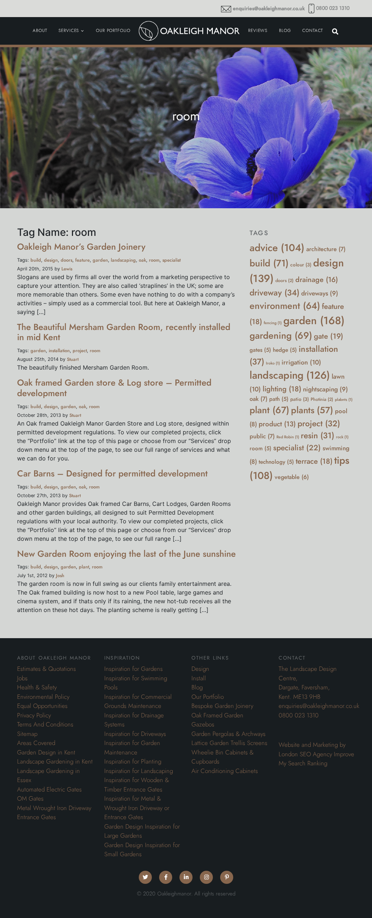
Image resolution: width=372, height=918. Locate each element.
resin (317, 435)
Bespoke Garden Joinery (222, 705)
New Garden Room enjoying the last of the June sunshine (126, 554)
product (277, 424)
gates (260, 350)
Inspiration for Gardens (133, 668)
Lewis (66, 269)
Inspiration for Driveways (135, 733)
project (80, 350)
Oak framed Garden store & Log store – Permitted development (114, 388)
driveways (319, 293)
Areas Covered (36, 742)
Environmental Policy (43, 696)
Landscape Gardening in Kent (55, 761)
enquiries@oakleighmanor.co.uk (269, 8)
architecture (325, 249)
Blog (197, 687)
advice (277, 248)
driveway (274, 292)
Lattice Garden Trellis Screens (229, 742)
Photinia (322, 399)
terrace (314, 461)
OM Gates (30, 798)
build (36, 260)
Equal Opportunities (42, 705)
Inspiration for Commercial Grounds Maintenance (138, 701)
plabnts (343, 399)
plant (84, 567)
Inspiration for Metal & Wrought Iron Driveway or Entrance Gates (136, 807)
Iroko (273, 363)
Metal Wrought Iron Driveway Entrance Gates (54, 813)
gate (328, 336)
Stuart (72, 359)
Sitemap (27, 733)
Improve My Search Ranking (316, 759)
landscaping (123, 260)
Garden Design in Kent (46, 752)
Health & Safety (37, 687)
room (154, 260)
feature (82, 260)
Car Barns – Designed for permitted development (112, 473)
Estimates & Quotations (46, 668)
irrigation (301, 362)
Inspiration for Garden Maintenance (132, 747)
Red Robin (287, 437)
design (51, 260)
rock (342, 437)
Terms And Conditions (45, 724)
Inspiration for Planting (132, 761)
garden (100, 260)
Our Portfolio (207, 696)
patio (299, 399)
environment (285, 305)
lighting (282, 389)
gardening (281, 335)
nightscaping (325, 389)
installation (59, 350)
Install (198, 678)
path (278, 399)
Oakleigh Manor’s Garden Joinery (81, 247)
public (262, 436)
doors (66, 260)
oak (142, 260)
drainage (316, 280)
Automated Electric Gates (49, 789)
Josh (60, 575)
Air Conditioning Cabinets (224, 770)
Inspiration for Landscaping (138, 770)
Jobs (22, 678)
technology (276, 462)
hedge (285, 350)
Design (200, 668)
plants (312, 410)
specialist (171, 260)
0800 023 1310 (332, 8)
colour (300, 264)
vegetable (292, 477)
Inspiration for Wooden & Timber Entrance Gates (136, 785)
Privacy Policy (34, 715)
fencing (273, 323)
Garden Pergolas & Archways (228, 733)
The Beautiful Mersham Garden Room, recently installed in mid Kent (123, 332)
